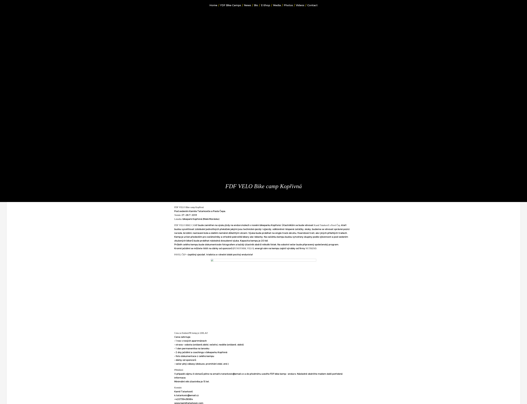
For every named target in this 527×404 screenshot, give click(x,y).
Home (213, 5)
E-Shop (265, 5)
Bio (256, 5)
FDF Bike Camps (230, 5)
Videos (300, 5)
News (247, 5)
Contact (312, 5)
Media (277, 5)
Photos (288, 5)
